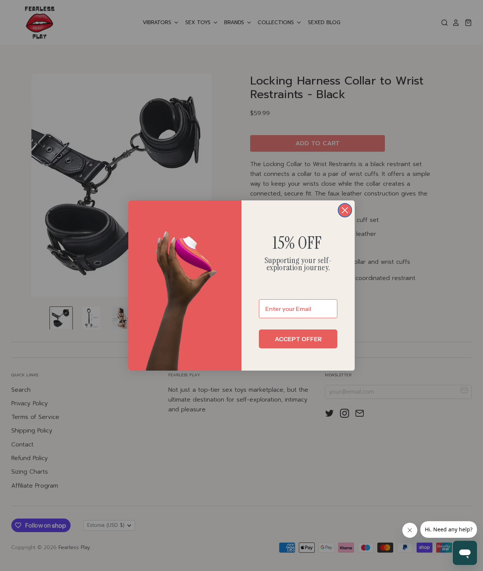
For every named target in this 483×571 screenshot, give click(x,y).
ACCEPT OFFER (298, 339)
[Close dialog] (345, 210)
